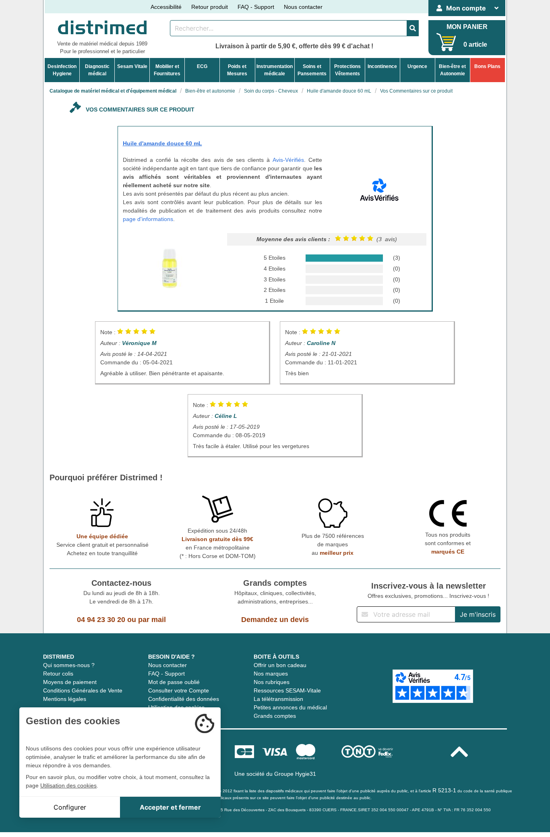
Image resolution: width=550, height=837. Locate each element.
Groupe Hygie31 (295, 774)
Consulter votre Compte (178, 690)
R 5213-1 (444, 790)
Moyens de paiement (70, 682)
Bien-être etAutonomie (452, 70)
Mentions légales (64, 699)
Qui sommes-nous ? (69, 665)
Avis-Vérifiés (288, 160)
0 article (475, 44)
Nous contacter (303, 7)
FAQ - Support (256, 7)
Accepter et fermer (170, 807)
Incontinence (382, 66)
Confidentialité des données (183, 699)
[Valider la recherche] (413, 28)
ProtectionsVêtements (347, 70)
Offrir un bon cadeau (280, 665)
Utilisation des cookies (68, 785)
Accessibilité (166, 7)
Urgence (417, 66)
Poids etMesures (237, 70)
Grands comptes (275, 716)
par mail (152, 620)
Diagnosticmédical (97, 70)
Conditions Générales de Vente (82, 690)
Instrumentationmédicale (274, 70)
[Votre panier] (446, 42)
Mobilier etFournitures (167, 70)
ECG (202, 66)
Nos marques (271, 673)
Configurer (70, 807)
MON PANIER (467, 26)
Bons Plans (487, 66)
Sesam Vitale (132, 66)
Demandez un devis (275, 620)
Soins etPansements (312, 70)
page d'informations (148, 219)
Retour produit (209, 7)
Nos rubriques (271, 682)
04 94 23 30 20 (101, 620)
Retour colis (58, 673)
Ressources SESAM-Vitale (287, 690)
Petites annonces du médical (290, 707)
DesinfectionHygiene (62, 70)
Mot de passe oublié (174, 682)
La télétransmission (278, 699)
